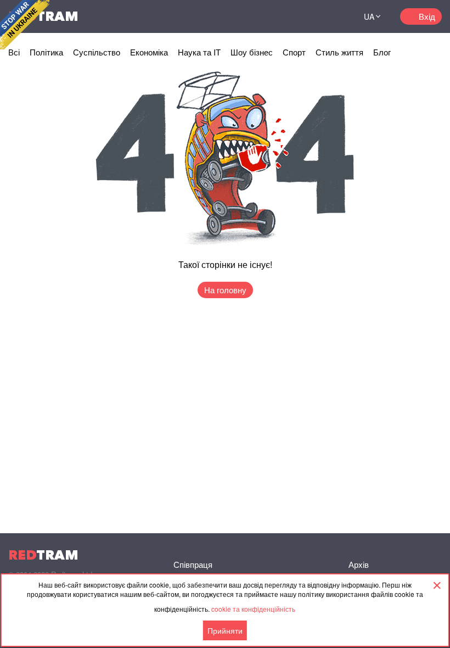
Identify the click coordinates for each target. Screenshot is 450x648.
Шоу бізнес (251, 52)
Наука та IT (199, 52)
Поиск (331, 16)
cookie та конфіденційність (253, 608)
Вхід (427, 16)
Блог (382, 52)
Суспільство (96, 52)
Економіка (149, 52)
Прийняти (225, 630)
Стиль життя (339, 52)
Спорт (294, 52)
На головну (225, 289)
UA (369, 16)
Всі (14, 52)
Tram (43, 555)
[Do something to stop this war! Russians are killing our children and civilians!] (24, 24)
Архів (358, 564)
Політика (46, 52)
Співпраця (192, 564)
